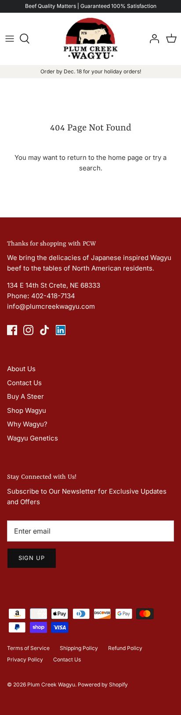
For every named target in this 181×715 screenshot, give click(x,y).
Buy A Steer (25, 396)
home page (125, 157)
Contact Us (24, 383)
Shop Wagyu (26, 410)
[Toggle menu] (9, 38)
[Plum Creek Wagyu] (90, 38)
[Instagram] (28, 330)
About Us (21, 369)
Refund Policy (125, 648)
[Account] (152, 38)
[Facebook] (12, 330)
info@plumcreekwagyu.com (51, 306)
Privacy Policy (25, 659)
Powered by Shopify (103, 684)
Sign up (31, 557)
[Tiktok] (45, 330)
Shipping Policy (79, 648)
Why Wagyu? (27, 424)
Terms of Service (28, 648)
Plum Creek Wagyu (51, 684)
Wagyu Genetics (32, 438)
